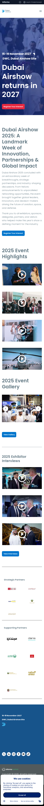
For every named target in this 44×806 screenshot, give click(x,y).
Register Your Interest (13, 106)
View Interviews (10, 554)
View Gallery (9, 434)
